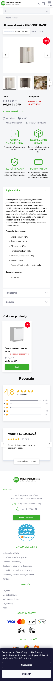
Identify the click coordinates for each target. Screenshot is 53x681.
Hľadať (46, 11)
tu (30, 658)
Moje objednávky (10, 595)
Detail (17, 367)
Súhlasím (26, 674)
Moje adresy (8, 603)
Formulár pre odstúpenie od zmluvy (17, 570)
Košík (5, 608)
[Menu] (49, 3)
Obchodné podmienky (12, 562)
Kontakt (6, 579)
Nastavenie (26, 665)
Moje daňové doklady (12, 599)
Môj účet (6, 590)
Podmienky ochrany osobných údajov (18, 575)
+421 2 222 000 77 (29, 509)
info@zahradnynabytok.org (29, 504)
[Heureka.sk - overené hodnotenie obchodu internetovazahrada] (26, 532)
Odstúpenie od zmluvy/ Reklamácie (17, 566)
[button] (49, 444)
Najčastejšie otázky (11, 553)
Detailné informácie (12, 111)
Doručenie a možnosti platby (15, 557)
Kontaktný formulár (26, 517)
